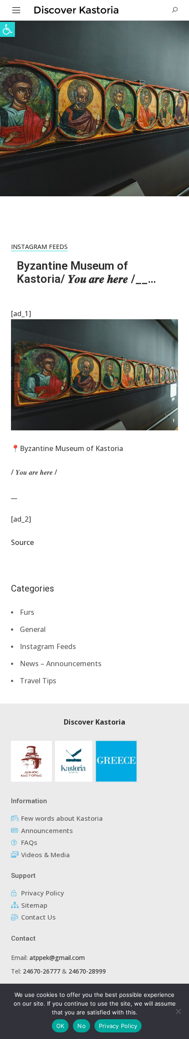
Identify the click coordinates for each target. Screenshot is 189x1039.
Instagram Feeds (39, 246)
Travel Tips (38, 680)
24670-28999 (87, 971)
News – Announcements (61, 663)
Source (22, 542)
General (33, 629)
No (81, 1025)
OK (60, 1025)
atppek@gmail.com (57, 957)
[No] (178, 1011)
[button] (7, 29)
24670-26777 (41, 971)
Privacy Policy (118, 1025)
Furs (27, 612)
